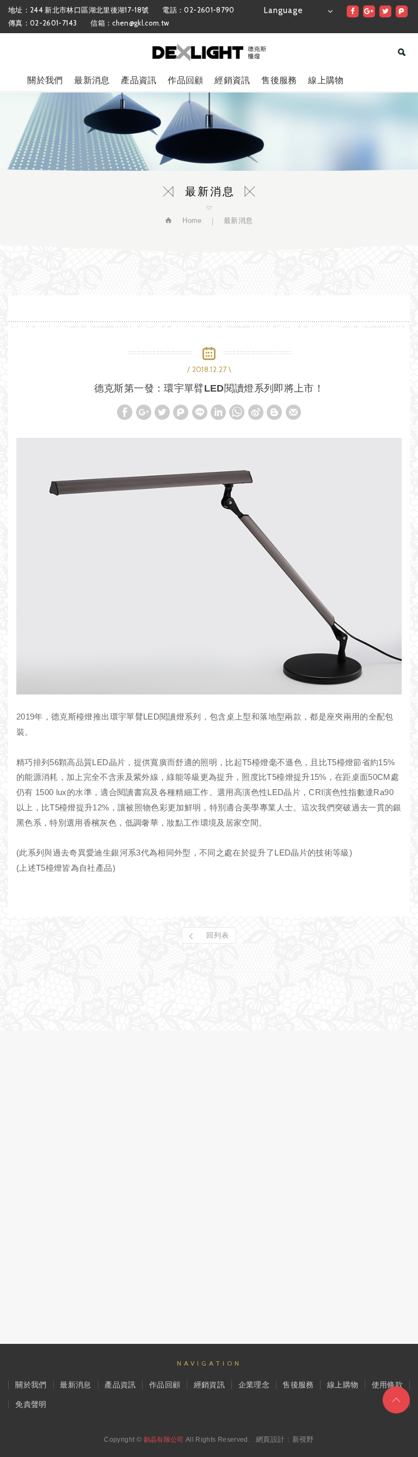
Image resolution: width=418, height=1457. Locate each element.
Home (191, 220)
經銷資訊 (232, 80)
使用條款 (387, 1384)
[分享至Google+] (369, 11)
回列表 (217, 935)
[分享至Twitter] (385, 11)
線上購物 (325, 80)
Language (283, 10)
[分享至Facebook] (353, 11)
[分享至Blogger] (274, 412)
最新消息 (91, 80)
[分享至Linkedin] (218, 412)
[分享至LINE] (200, 412)
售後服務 (279, 80)
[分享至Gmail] (293, 412)
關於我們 (45, 80)
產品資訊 (138, 80)
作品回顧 (185, 80)
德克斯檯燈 (209, 52)
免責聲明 (30, 1404)
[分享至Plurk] (402, 11)
